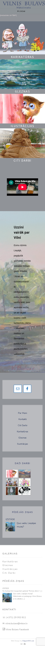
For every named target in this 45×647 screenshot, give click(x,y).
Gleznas (22, 437)
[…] (41, 591)
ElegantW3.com (28, 641)
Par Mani (22, 413)
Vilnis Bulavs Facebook (17, 629)
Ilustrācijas (22, 443)
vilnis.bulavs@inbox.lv (16, 623)
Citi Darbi (22, 425)
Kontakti (22, 419)
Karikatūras (22, 431)
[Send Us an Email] (21, 644)
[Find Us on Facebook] (25, 644)
